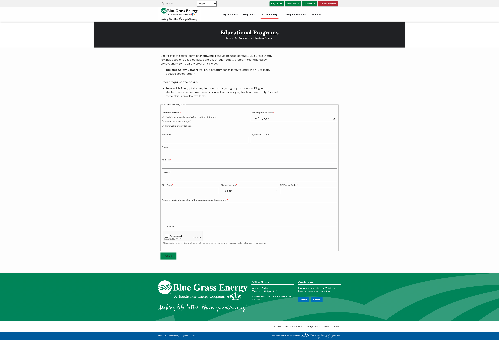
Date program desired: (262, 112)
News (326, 326)
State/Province (228, 185)
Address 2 (166, 172)
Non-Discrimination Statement (288, 326)
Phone (165, 147)
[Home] (179, 14)
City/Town (167, 185)
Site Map (337, 326)
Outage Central (313, 326)
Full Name (166, 134)
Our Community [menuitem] (270, 16)
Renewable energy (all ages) (179, 125)
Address (166, 159)
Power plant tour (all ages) (178, 121)
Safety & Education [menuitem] (295, 16)
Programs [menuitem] (249, 16)
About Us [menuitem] (317, 16)
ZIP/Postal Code (288, 185)
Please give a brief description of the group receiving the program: (194, 200)
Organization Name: (260, 134)
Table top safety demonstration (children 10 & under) (191, 117)
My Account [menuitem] (230, 16)
